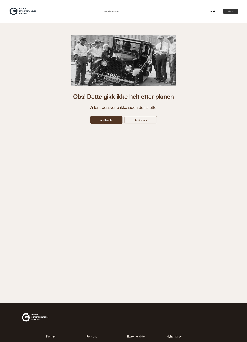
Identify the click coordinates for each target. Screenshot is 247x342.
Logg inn (213, 11)
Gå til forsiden (106, 120)
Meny (230, 11)
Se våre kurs (141, 120)
